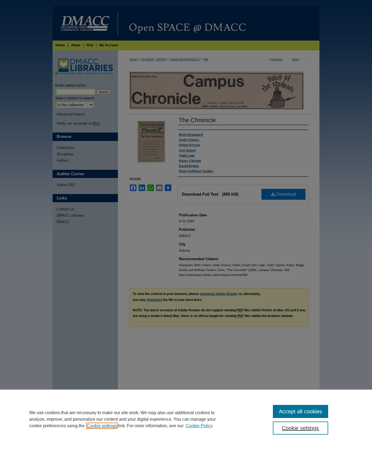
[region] (186, 419)
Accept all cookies (300, 411)
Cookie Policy (199, 425)
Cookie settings (102, 425)
